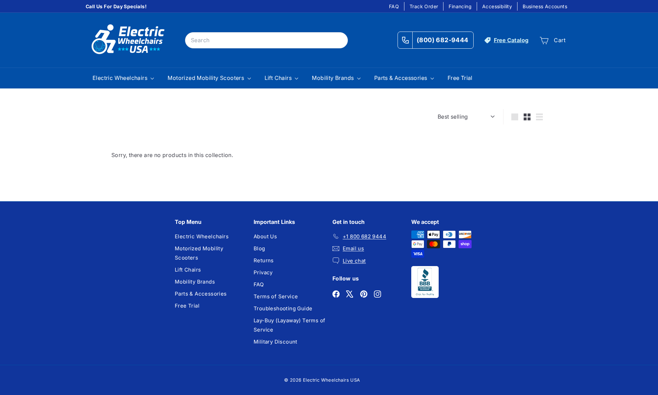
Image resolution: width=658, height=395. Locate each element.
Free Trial (460, 77)
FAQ (394, 6)
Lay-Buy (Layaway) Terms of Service (289, 325)
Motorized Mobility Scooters (206, 77)
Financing (460, 6)
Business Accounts (545, 6)
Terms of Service (276, 296)
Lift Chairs (279, 77)
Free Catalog (511, 40)
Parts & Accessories (401, 77)
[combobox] (266, 40)
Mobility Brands (333, 77)
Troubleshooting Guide (283, 308)
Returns (264, 260)
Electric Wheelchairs (121, 77)
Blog (259, 248)
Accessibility (497, 6)
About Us (265, 236)
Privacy (263, 272)
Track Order (424, 6)
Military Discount (275, 341)
